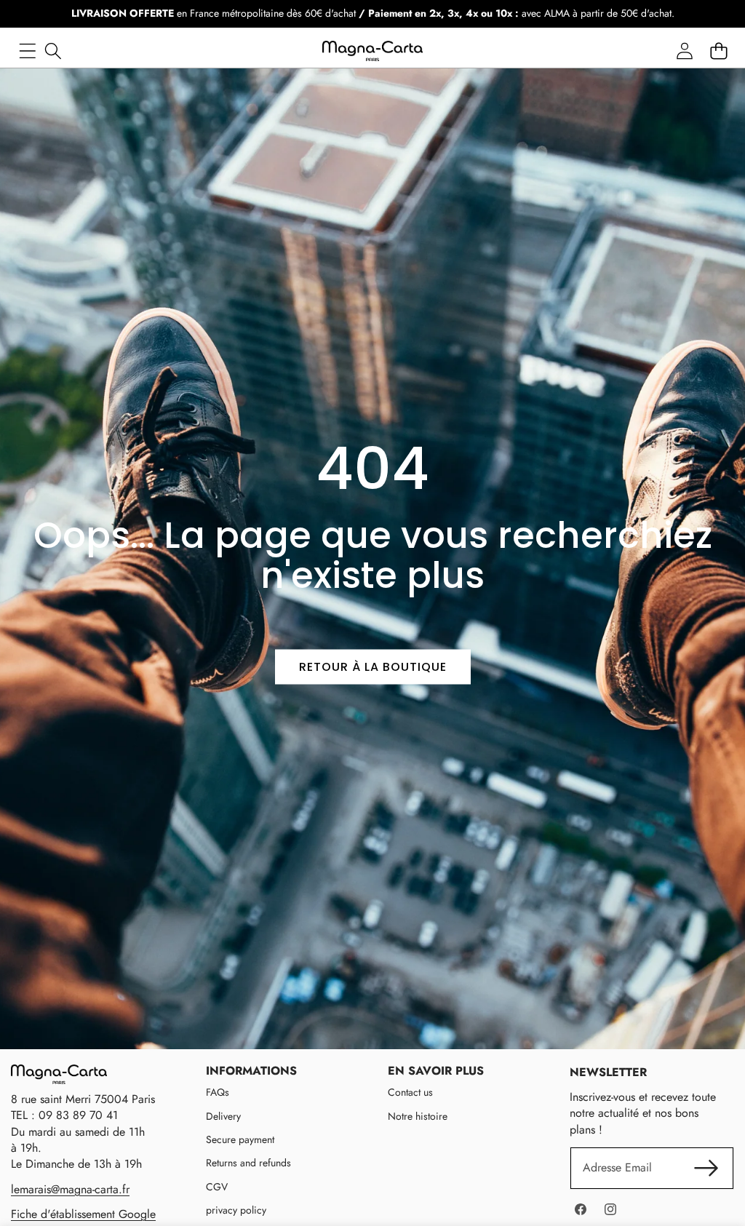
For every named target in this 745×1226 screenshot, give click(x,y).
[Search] (52, 51)
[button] (718, 51)
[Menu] (27, 51)
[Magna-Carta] (372, 51)
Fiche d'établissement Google (83, 1214)
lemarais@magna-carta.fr (70, 1189)
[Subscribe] (706, 1167)
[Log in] (684, 51)
